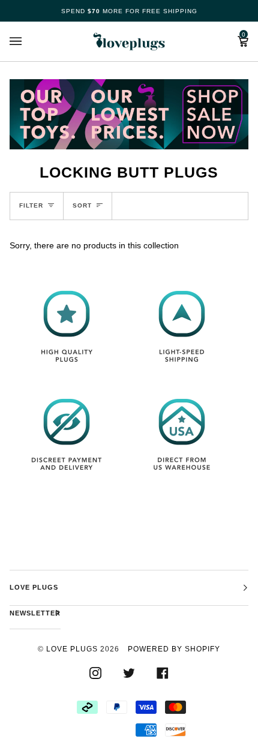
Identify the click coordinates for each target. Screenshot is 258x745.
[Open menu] (28, 41)
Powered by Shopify (174, 649)
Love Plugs (72, 649)
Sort (82, 205)
